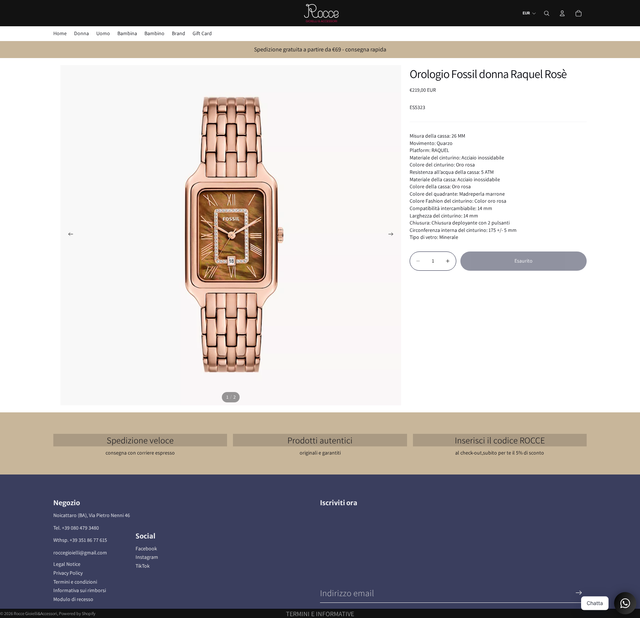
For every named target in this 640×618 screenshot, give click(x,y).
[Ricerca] (547, 13)
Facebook (146, 548)
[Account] (562, 13)
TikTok (143, 566)
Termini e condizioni (75, 581)
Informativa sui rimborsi (79, 590)
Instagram (147, 557)
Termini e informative (320, 613)
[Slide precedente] (68, 235)
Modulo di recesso (73, 599)
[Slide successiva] (393, 235)
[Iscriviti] (579, 593)
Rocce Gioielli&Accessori (35, 613)
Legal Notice (66, 564)
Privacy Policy (68, 573)
